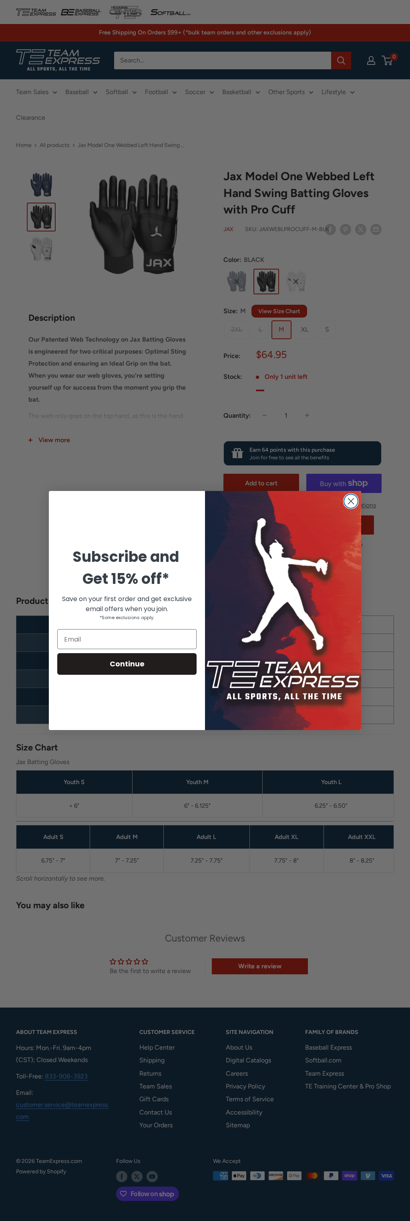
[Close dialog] (351, 501)
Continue (127, 664)
